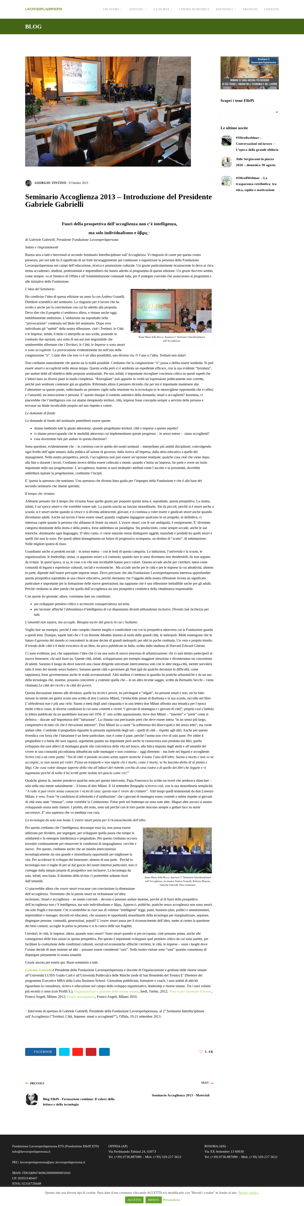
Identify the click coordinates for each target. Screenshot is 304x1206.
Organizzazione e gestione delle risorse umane (106, 991)
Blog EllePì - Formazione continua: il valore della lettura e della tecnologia (79, 1101)
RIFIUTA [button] (153, 1200)
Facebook (42, 1051)
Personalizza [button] (171, 1200)
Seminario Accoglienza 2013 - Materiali (180, 1095)
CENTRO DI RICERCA (194, 9)
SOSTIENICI (224, 9)
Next (205, 1082)
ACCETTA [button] (134, 1200)
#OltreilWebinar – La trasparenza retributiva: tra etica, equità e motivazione (256, 184)
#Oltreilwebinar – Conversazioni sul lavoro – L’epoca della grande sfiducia (257, 143)
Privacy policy (248, 1192)
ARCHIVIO (250, 9)
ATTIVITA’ (136, 9)
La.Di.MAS (161, 9)
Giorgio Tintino (50, 183)
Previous (37, 1083)
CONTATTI (271, 9)
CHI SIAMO (111, 9)
